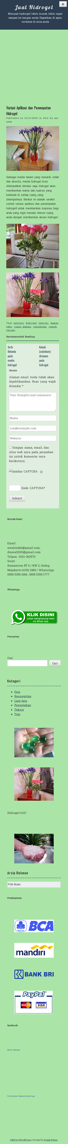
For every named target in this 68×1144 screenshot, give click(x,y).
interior (43, 323)
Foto (46, 118)
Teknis (19, 709)
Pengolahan (22, 705)
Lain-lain (20, 701)
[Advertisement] (34, 65)
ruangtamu (40, 326)
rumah (53, 326)
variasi (10, 330)
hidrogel (31, 323)
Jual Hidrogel (34, 7)
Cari (10, 658)
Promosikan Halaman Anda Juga (21, 1096)
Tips (17, 714)
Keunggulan (22, 696)
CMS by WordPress (20, 1139)
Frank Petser (51, 1139)
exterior (19, 323)
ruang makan (22, 326)
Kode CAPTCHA (32, 488)
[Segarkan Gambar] (41, 471)
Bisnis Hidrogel (13, 1050)
